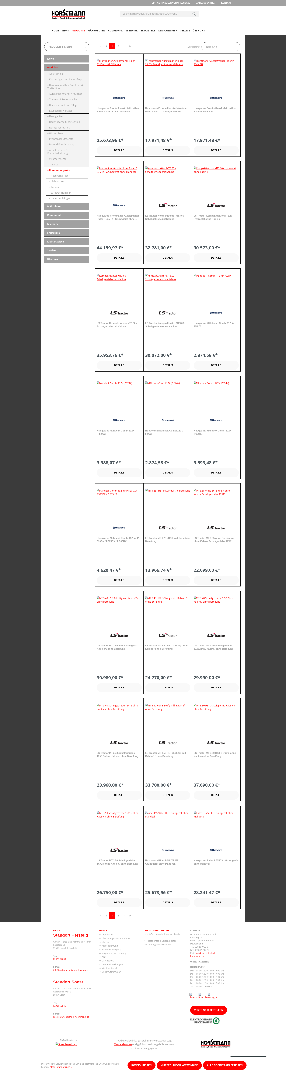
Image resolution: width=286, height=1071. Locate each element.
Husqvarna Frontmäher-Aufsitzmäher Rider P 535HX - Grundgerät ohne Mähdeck (118, 217)
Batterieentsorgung (111, 949)
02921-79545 (59, 1005)
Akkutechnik (56, 73)
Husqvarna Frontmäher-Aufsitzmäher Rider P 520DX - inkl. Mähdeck (118, 110)
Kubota (55, 187)
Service (51, 250)
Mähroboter (54, 206)
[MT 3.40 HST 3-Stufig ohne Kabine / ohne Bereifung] (167, 611)
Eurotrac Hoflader (61, 192)
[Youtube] (203, 996)
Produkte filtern (60, 46)
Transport (54, 164)
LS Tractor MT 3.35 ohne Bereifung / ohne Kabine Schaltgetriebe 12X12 (214, 540)
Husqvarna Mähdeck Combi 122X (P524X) (212, 432)
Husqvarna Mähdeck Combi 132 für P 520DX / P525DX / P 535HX (118, 540)
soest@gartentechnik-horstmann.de (71, 1016)
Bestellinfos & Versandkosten (162, 940)
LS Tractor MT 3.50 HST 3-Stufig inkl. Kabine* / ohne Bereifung (165, 755)
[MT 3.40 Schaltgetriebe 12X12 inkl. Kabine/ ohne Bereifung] (216, 611)
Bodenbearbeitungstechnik (64, 122)
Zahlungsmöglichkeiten (159, 944)
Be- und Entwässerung (61, 144)
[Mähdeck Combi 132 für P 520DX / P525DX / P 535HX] (119, 503)
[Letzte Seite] (130, 46)
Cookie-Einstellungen (112, 964)
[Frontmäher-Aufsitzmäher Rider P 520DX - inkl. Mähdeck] (119, 74)
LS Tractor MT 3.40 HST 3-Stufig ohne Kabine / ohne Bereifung (166, 647)
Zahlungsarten (205, 3)
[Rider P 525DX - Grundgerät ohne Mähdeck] (216, 826)
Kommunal (54, 215)
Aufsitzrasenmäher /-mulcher (65, 93)
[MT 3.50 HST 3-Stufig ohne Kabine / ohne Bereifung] (216, 718)
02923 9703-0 (201, 946)
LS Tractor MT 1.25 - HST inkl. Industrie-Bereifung (167, 540)
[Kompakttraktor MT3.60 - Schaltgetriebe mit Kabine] (119, 288)
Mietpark (52, 224)
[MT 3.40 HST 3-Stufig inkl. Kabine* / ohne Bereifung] (119, 611)
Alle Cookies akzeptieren (225, 1065)
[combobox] (154, 14)
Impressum (107, 934)
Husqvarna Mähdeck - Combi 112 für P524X (214, 325)
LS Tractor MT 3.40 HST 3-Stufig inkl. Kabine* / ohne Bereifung (117, 647)
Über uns (52, 259)
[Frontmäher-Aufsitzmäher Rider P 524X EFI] (216, 74)
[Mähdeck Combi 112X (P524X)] (119, 396)
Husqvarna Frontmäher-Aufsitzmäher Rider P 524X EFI (215, 110)
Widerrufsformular (111, 971)
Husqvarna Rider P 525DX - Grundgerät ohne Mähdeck (216, 862)
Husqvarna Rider (60, 175)
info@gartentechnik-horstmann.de (70, 970)
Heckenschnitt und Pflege (63, 105)
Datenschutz (107, 960)
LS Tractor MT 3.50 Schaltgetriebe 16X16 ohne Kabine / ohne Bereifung (117, 862)
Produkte (52, 67)
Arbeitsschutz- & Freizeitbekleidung (57, 151)
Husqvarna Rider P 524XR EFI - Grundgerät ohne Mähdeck (162, 862)
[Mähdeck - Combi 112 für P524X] (216, 288)
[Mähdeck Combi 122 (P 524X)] (167, 396)
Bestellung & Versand (157, 930)
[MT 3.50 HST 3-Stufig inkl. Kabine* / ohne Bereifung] (167, 718)
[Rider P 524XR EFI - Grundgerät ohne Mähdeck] (167, 826)
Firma (56, 930)
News (50, 58)
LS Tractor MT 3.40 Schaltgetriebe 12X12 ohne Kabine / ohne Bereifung (117, 755)
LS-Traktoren (58, 181)
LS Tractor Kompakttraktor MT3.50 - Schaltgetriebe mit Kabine (165, 217)
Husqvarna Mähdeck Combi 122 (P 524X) (164, 432)
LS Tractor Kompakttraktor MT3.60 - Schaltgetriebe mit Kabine (117, 325)
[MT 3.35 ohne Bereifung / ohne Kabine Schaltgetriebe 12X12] (216, 503)
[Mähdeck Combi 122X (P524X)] (216, 396)
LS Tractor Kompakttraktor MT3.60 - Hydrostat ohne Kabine (214, 217)
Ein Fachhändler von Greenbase (171, 3)
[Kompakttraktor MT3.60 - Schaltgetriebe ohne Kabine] (167, 288)
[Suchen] (194, 14)
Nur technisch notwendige (179, 1065)
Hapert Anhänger (60, 198)
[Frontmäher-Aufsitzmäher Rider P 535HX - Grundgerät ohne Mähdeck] (119, 181)
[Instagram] (213, 996)
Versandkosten (123, 1044)
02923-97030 (59, 959)
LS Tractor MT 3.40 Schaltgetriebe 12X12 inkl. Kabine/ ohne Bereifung (213, 647)
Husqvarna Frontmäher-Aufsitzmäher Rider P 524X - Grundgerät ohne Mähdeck (166, 110)
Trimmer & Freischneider (63, 99)
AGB (103, 956)
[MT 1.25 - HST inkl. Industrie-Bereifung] (167, 503)
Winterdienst (56, 133)
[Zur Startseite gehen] (68, 13)
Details (119, 150)
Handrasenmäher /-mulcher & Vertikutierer (65, 86)
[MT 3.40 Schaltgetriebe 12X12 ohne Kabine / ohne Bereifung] (119, 718)
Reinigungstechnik (59, 127)
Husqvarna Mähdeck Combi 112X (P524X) (115, 432)
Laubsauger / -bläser (60, 110)
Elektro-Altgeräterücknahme (115, 938)
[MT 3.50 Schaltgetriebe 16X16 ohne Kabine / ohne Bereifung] (119, 826)
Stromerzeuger (57, 159)
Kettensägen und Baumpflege (65, 79)
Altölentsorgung (109, 945)
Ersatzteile (53, 232)
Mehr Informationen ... (61, 1066)
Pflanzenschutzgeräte (61, 139)
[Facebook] (194, 996)
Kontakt (226, 3)
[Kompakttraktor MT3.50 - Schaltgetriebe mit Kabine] (167, 181)
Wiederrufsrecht (109, 968)
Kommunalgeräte (59, 170)
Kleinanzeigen (55, 241)
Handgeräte (56, 116)
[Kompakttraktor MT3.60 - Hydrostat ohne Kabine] (216, 181)
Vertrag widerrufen (208, 1010)
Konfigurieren (141, 1065)
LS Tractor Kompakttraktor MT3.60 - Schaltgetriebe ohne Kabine (165, 325)
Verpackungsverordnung (113, 953)
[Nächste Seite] (124, 46)
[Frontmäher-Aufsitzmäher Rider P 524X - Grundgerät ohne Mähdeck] (167, 74)
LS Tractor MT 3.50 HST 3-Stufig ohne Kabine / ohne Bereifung (215, 755)
